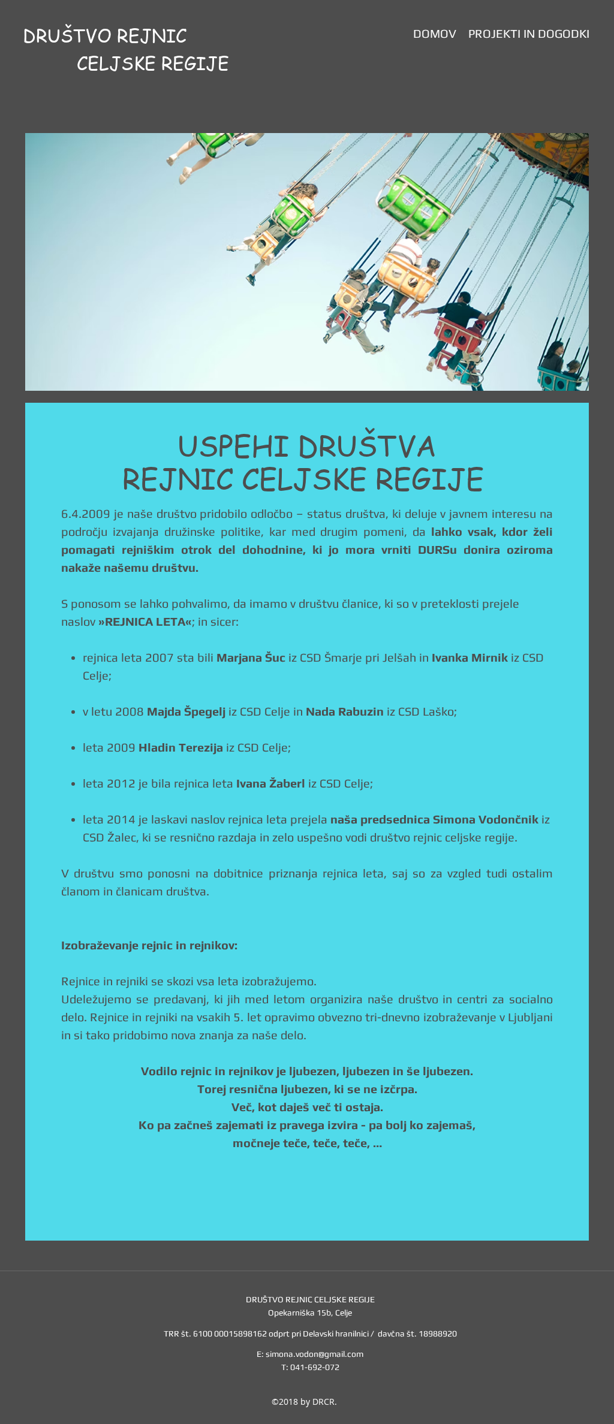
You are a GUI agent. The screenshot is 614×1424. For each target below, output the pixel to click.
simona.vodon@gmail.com (314, 1354)
